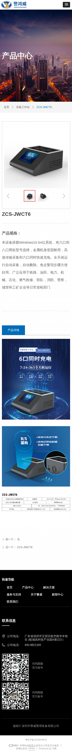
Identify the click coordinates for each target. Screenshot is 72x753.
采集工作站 (23, 107)
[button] (66, 4)
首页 (6, 107)
